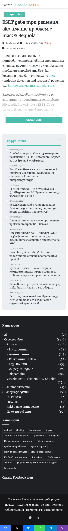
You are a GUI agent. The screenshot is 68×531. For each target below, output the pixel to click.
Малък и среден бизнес (15, 452)
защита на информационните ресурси (37, 462)
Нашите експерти (17, 387)
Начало (9, 504)
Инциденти (18, 349)
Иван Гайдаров (12, 43)
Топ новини (37, 457)
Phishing (20, 430)
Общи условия (14, 509)
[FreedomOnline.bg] (27, 4)
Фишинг (8, 462)
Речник (45, 504)
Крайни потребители (15, 446)
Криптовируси (38, 446)
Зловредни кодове (20, 369)
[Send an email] (21, 43)
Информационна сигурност (18, 441)
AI (5, 334)
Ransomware (35, 430)
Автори (58, 504)
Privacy (12, 344)
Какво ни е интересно (23, 406)
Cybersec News (14, 339)
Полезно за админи (17, 392)
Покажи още (33, 119)
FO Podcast (14, 397)
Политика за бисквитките (44, 509)
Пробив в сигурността (15, 457)
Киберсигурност (45, 441)
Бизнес (49, 430)
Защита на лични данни (16, 435)
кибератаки (10, 468)
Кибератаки (16, 374)
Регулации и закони (24, 359)
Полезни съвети (14, 14)
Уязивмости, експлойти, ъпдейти (32, 379)
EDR (52, 76)
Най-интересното (41, 452)
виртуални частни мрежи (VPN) (32, 85)
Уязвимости (54, 457)
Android (8, 430)
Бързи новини (17, 364)
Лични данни (19, 354)
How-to (12, 402)
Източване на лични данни (46, 435)
